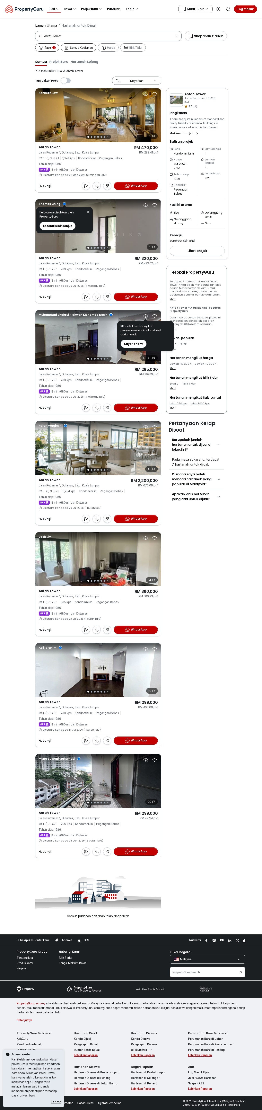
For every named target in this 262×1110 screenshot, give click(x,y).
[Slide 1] (88, 137)
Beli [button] (52, 9)
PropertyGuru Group (32, 952)
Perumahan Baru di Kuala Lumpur (210, 1044)
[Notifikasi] (228, 9)
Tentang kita (25, 957)
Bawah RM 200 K (180, 363)
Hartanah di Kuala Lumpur (148, 1072)
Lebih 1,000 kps (200, 403)
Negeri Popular (142, 1067)
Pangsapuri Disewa (144, 1044)
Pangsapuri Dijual (86, 1044)
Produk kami (25, 963)
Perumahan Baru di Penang (206, 1049)
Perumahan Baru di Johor (205, 1038)
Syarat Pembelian (109, 1103)
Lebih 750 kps (178, 403)
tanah (215, 294)
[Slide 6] (104, 137)
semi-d (189, 294)
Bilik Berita (65, 957)
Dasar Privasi (85, 1103)
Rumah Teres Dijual (87, 1049)
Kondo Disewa (140, 1038)
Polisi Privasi (47, 1073)
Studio (174, 383)
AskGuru (22, 1038)
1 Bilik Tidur (189, 383)
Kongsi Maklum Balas (72, 963)
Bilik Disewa (139, 1049)
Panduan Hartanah (29, 1044)
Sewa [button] (68, 9)
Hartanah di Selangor (145, 1078)
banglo (200, 294)
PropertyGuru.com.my (31, 1003)
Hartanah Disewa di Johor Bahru (95, 1083)
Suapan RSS (196, 1083)
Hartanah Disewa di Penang (92, 1078)
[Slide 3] (95, 137)
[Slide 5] (101, 137)
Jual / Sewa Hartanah (202, 1078)
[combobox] (108, 36)
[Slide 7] (107, 137)
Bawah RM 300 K (205, 363)
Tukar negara (180, 952)
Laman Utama (46, 25)
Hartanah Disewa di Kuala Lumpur (96, 1072)
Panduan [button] (114, 9)
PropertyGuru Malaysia (34, 1033)
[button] (41, 62)
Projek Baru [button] (89, 9)
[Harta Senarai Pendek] (154, 94)
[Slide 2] (91, 137)
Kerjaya (21, 968)
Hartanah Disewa (144, 1033)
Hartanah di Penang (144, 1083)
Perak (183, 344)
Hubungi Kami (69, 952)
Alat (191, 1067)
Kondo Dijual (82, 1038)
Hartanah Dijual (85, 1033)
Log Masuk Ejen (198, 1072)
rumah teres (190, 291)
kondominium (208, 291)
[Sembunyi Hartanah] (145, 94)
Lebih (130, 9)
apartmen (176, 294)
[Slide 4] (98, 137)
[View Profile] (48, 93)
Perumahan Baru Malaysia (207, 1033)
